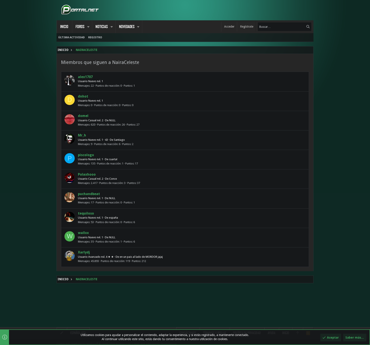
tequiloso (86, 213)
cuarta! (113, 159)
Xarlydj (84, 252)
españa (113, 217)
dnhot (83, 96)
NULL (112, 120)
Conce (113, 178)
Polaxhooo (87, 174)
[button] (88, 26)
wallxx (83, 233)
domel (83, 116)
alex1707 (85, 77)
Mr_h (82, 135)
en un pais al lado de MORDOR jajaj (141, 256)
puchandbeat (89, 194)
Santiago (119, 139)
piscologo (86, 155)
